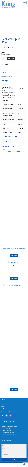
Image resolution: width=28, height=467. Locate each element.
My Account (4, 465)
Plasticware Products (6, 428)
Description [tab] (4, 72)
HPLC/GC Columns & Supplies (8, 434)
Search (14, 465)
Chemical (8, 65)
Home (2, 404)
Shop (2, 408)
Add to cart (11, 58)
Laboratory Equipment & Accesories (9, 426)
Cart (21, 464)
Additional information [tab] (6, 76)
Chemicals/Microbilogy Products (8, 432)
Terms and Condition (6, 411)
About (2, 406)
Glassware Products (6, 430)
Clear (14, 54)
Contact (3, 410)
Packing (3, 52)
